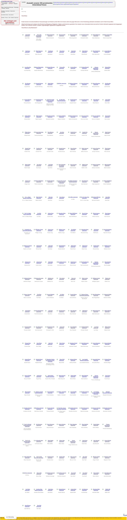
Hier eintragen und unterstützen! (10, 21)
